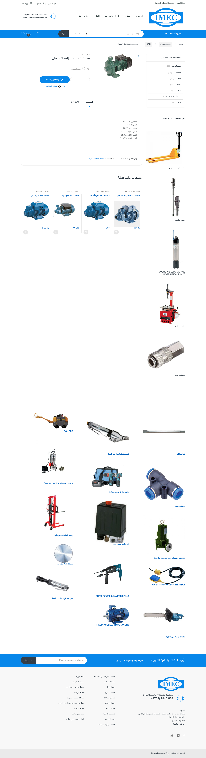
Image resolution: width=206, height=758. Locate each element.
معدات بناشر (79, 708)
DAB (149, 44)
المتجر (39, 4)
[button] (139, 57)
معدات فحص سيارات (75, 698)
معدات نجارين (110, 692)
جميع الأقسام (175, 33)
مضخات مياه (165, 44)
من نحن (128, 16)
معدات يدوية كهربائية (107, 724)
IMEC (98, 192)
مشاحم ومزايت (78, 714)
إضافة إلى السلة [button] (116, 232)
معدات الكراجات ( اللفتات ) (104, 676)
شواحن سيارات (109, 698)
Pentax (127, 192)
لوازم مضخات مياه (171, 96)
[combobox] (117, 33)
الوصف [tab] (89, 102)
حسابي (50, 4)
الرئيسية (139, 16)
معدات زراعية (79, 692)
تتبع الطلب (25, 4)
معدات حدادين (109, 703)
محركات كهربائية (77, 682)
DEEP (68, 192)
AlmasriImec (156, 753)
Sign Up (28, 660)
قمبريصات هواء (109, 714)
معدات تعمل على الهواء (75, 687)
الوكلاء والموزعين (112, 16)
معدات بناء (111, 687)
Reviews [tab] (74, 102)
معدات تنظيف (109, 682)
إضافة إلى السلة (52, 80)
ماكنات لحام (110, 708)
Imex (179, 102)
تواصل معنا (83, 16)
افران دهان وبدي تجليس (74, 719)
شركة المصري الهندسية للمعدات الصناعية (170, 3)
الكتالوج (97, 16)
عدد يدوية (80, 676)
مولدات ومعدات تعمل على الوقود (71, 703)
